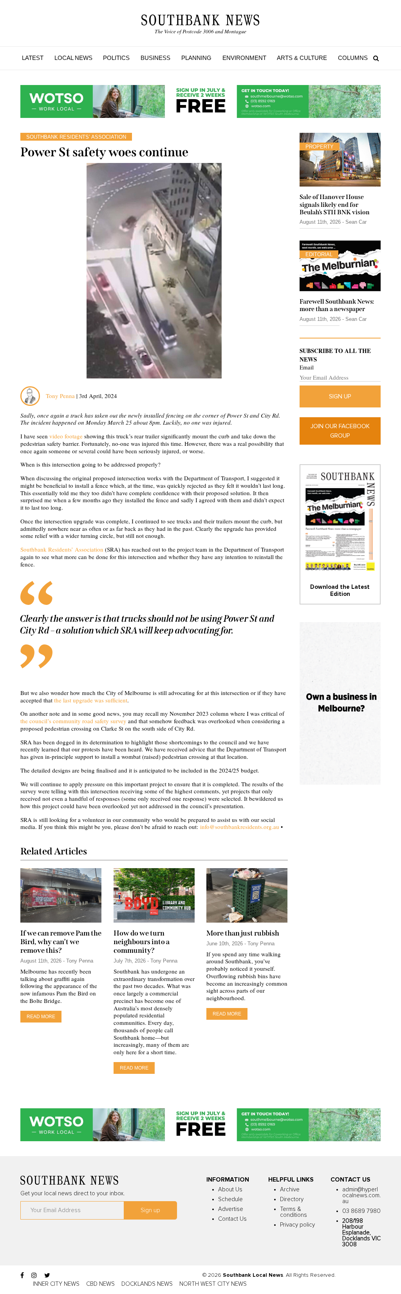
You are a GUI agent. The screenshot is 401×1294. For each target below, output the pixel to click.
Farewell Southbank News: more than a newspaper (337, 305)
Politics (116, 57)
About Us (230, 1190)
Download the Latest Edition (340, 590)
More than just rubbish (242, 933)
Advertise (230, 1209)
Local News (73, 57)
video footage (66, 436)
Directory (291, 1199)
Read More (41, 1016)
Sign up (340, 396)
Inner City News (56, 1284)
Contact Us (232, 1219)
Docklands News (147, 1284)
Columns (353, 57)
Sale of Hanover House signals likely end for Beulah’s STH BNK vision (335, 204)
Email (307, 367)
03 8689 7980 (361, 1211)
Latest (32, 57)
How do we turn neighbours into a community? (142, 942)
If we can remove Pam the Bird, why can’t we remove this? (60, 942)
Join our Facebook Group (340, 431)
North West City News (213, 1284)
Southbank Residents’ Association (61, 549)
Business (155, 57)
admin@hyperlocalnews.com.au (361, 1195)
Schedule (230, 1199)
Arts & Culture (302, 57)
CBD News (100, 1284)
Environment (244, 57)
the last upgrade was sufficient (90, 700)
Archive (290, 1190)
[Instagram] (34, 1276)
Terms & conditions (293, 1212)
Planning (196, 57)
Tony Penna (60, 396)
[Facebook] (22, 1276)
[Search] (374, 58)
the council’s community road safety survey (73, 721)
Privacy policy (297, 1225)
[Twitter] (47, 1276)
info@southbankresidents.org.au (239, 827)
